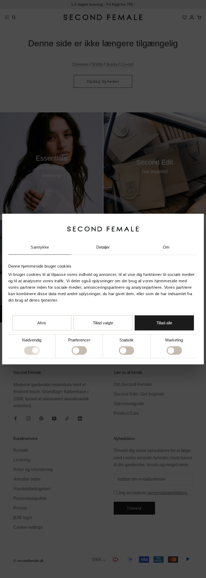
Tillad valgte (103, 323)
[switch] (79, 350)
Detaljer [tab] (103, 247)
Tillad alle (164, 323)
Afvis (41, 323)
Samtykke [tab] (40, 247)
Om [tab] (166, 247)
